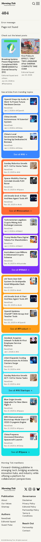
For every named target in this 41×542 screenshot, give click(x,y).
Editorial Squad (8, 75)
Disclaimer (27, 500)
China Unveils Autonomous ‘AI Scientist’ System (16, 119)
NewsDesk (8, 108)
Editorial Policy (29, 507)
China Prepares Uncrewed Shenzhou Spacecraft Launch (14, 437)
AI (19, 172)
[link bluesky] (38, 489)
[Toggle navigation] (38, 3)
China (20, 128)
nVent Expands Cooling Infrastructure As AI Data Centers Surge (16, 360)
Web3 (20, 231)
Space (21, 189)
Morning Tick (11, 540)
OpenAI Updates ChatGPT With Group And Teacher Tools (16, 314)
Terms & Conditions (27, 514)
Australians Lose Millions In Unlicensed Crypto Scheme (15, 255)
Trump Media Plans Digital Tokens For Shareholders (16, 238)
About (4, 500)
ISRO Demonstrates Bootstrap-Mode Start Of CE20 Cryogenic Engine (16, 419)
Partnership (27, 527)
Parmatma (7, 84)
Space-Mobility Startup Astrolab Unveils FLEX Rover (15, 181)
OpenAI (21, 110)
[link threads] (34, 489)
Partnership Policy (30, 510)
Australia (22, 263)
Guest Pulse (6, 525)
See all (19, 154)
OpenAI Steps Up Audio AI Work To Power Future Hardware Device (16, 102)
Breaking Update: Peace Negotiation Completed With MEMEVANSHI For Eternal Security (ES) (10, 65)
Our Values (6, 503)
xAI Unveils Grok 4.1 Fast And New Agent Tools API (16, 197)
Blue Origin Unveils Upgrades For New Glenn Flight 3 (15, 402)
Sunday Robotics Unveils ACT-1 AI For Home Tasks (16, 164)
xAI (20, 204)
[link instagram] (29, 489)
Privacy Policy (28, 503)
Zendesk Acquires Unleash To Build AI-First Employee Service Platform (15, 342)
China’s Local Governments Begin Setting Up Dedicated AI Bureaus (15, 138)
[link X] (25, 489)
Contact (26, 530)
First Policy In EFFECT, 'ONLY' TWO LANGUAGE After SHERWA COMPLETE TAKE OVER (29, 62)
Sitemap (5, 507)
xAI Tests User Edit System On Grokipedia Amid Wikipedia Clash (15, 281)
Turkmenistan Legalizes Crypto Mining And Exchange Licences (15, 222)
